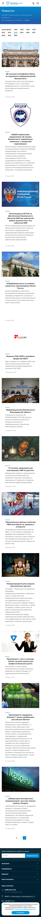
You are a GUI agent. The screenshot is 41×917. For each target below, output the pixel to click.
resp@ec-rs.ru (10, 901)
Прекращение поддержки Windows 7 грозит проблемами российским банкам (20, 717)
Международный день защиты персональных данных (20, 585)
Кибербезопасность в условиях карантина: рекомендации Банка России (20, 285)
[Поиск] (38, 3)
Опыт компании (7, 879)
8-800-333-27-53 (10, 890)
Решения (5, 874)
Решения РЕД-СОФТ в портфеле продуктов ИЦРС (20, 357)
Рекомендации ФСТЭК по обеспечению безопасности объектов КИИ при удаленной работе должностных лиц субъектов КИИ (20, 218)
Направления (7, 869)
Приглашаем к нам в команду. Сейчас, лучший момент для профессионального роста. (20, 661)
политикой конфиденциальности (25, 909)
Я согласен (20, 913)
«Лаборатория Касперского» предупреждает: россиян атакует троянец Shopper (20, 800)
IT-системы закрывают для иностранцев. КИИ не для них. (20, 469)
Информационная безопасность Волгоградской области (20, 411)
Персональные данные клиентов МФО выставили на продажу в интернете (21, 524)
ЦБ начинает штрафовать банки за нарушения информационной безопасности (20, 76)
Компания (5, 863)
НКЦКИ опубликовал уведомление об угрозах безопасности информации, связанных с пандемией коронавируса (20, 139)
